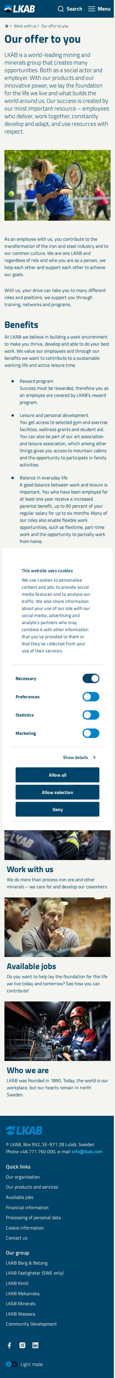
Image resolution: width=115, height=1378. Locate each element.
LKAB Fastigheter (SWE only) (34, 1273)
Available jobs (19, 1197)
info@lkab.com (87, 1151)
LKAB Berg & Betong (26, 1263)
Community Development (31, 1324)
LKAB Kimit (17, 1283)
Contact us (16, 1238)
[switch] (91, 697)
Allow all (57, 774)
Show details (75, 757)
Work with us (25, 26)
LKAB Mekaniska (23, 1294)
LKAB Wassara (20, 1314)
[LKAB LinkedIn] (35, 1345)
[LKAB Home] (19, 8)
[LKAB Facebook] (9, 1345)
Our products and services (32, 1187)
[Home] (6, 26)
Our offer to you (54, 26)
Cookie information (25, 1228)
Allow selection (57, 792)
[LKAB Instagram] (22, 1345)
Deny (57, 809)
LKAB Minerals (20, 1304)
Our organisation (23, 1177)
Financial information (27, 1208)
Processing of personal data (33, 1218)
